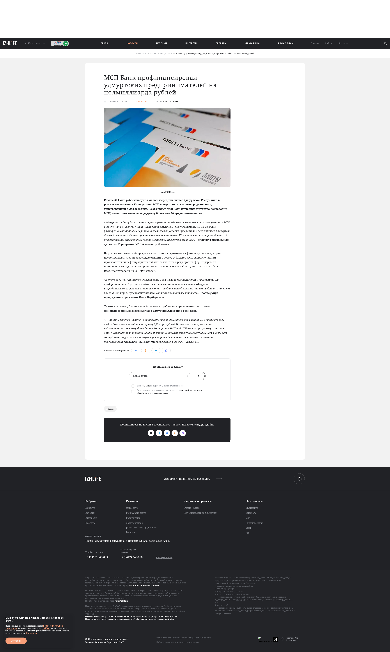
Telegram (251, 512)
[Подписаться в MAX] (182, 433)
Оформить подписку (187, 478)
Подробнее (31, 633)
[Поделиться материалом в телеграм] (155, 350)
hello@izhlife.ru (164, 557)
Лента (104, 43)
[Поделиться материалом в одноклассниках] (145, 350)
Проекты (90, 522)
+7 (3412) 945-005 (96, 557)
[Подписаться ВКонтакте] (167, 433)
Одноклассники (254, 522)
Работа (328, 43)
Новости (90, 507)
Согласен (16, 640)
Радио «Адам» (192, 507)
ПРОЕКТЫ (221, 43)
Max (248, 517)
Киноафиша (252, 43)
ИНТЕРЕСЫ (191, 43)
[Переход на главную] (10, 43)
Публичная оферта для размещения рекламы (177, 642)
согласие (145, 386)
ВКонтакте (252, 507)
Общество (141, 102)
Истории (90, 512)
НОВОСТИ (132, 43)
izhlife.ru (46, 628)
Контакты (343, 43)
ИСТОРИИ (161, 43)
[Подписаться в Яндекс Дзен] (151, 433)
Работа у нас (133, 517)
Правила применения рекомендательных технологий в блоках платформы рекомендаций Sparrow (131, 617)
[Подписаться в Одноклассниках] (175, 433)
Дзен (248, 527)
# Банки (110, 409)
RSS (248, 532)
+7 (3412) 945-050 (131, 557)
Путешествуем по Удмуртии (200, 512)
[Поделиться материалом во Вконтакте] (135, 350)
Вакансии (131, 532)
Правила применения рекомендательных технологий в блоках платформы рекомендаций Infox (129, 619)
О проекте (132, 507)
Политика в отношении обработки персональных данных (183, 638)
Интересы (91, 517)
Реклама (315, 43)
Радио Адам (286, 43)
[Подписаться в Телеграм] (159, 433)
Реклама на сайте (136, 512)
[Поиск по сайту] (385, 43)
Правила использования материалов (143, 585)
